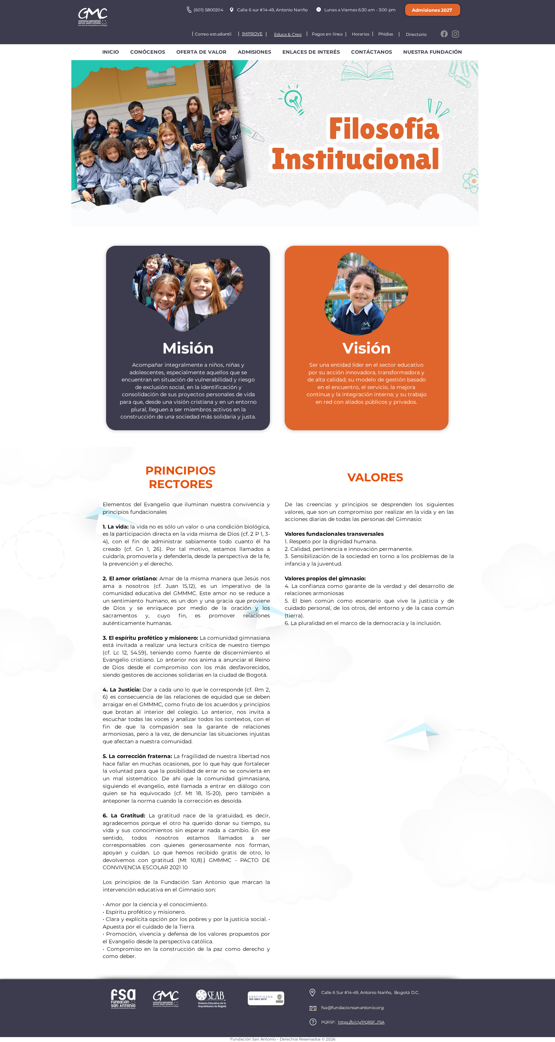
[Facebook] (444, 34)
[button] (148, 52)
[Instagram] (455, 34)
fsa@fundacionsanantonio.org (352, 1007)
